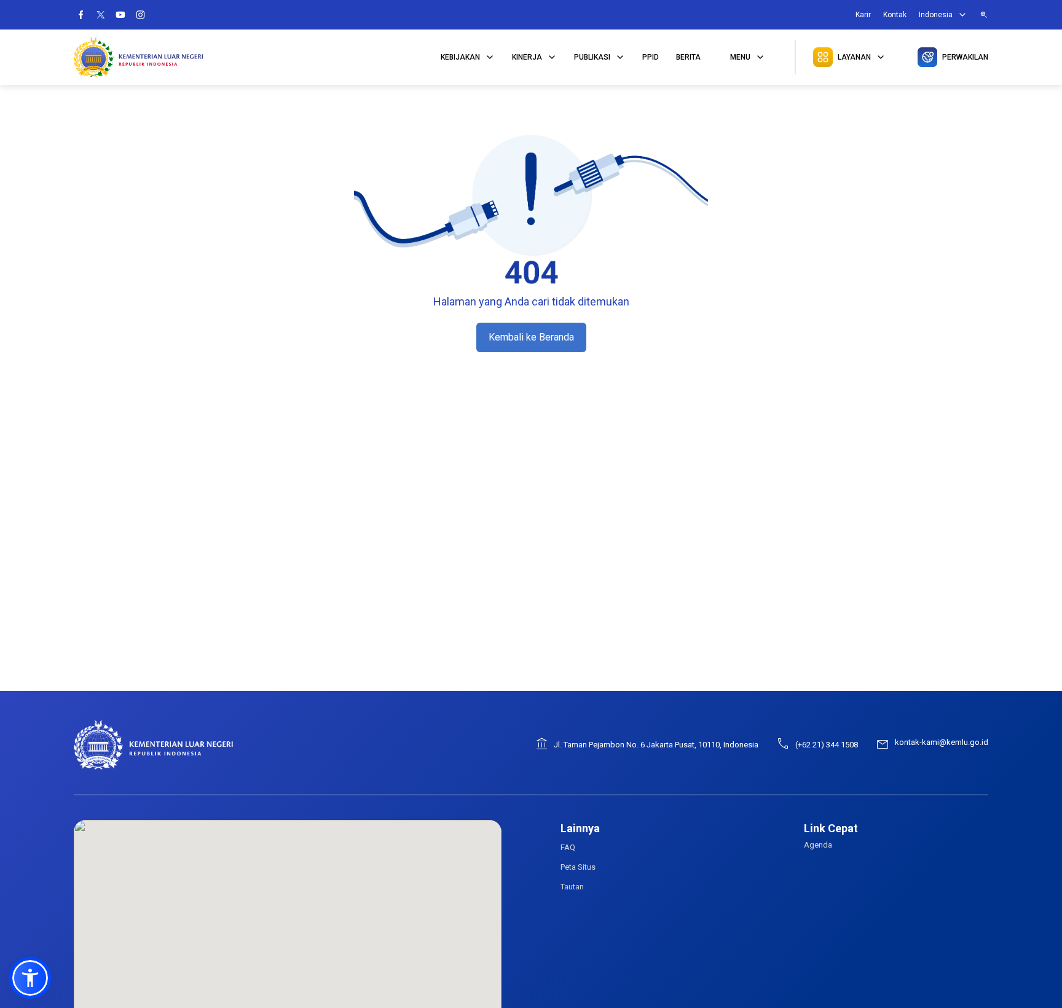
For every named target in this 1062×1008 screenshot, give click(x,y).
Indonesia (936, 14)
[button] (30, 978)
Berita (688, 57)
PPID (650, 57)
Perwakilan (965, 57)
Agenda (818, 844)
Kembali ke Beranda (531, 337)
